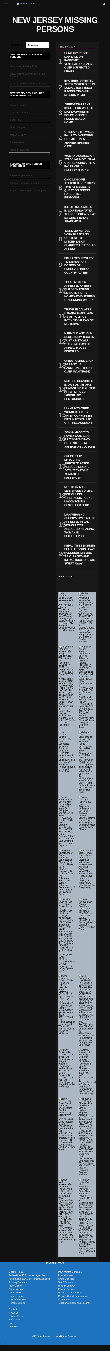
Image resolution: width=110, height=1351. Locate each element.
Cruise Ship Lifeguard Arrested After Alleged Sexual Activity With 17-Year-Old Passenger (66, 718)
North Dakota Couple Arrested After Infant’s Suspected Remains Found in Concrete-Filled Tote (66, 764)
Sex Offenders (65, 1282)
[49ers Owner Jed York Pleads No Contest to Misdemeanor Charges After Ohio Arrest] (85, 1003)
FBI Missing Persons (21, 175)
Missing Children (66, 1286)
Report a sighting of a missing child (29, 190)
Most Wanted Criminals (70, 1272)
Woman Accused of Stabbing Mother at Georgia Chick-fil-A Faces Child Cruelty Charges (87, 1088)
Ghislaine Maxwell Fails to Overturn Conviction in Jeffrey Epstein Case (66, 965)
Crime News (15, 1293)
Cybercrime (64, 1299)
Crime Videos (16, 1289)
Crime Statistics (66, 1279)
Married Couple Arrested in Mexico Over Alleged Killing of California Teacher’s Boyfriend (86, 635)
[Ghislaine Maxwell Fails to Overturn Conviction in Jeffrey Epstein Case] (65, 928)
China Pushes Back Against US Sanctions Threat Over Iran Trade (87, 925)
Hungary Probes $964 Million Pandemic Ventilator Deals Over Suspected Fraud (86, 1247)
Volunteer (14, 1326)
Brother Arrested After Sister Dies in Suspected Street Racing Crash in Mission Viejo (66, 1144)
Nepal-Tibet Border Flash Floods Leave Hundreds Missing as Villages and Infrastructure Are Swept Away (87, 879)
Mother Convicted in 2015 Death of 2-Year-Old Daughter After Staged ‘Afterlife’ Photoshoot (66, 1080)
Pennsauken (17, 142)
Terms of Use (15, 1320)
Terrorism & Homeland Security (74, 1303)
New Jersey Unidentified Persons (28, 83)
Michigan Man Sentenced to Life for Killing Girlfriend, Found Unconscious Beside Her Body (87, 785)
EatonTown (16, 120)
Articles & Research (19, 1299)
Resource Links (17, 1303)
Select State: (17, 45)
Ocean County (18, 135)
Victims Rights (16, 1272)
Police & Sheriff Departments (73, 1296)
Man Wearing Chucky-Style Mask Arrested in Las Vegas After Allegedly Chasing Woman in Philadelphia (66, 623)
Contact (13, 1309)
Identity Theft (15, 1286)
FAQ (11, 1323)
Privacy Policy (16, 1316)
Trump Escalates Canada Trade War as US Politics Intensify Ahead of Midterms (66, 1028)
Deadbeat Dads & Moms (70, 1293)
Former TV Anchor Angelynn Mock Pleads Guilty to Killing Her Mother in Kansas (86, 720)
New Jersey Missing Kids (23, 66)
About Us (13, 1313)
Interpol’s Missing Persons (24, 183)
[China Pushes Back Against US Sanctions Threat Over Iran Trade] (85, 908)
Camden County (19, 112)
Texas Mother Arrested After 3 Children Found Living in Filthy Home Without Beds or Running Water (67, 1235)
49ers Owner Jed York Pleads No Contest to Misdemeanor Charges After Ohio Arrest (86, 1039)
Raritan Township (19, 150)
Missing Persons (66, 1289)
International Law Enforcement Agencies (29, 1279)
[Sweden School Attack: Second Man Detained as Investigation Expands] (65, 815)
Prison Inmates (65, 1275)
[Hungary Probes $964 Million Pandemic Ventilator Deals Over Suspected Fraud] (85, 1210)
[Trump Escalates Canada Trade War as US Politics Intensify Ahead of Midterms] (65, 998)
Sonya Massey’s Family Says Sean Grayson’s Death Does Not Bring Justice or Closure (86, 824)
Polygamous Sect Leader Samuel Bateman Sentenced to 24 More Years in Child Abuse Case (66, 886)
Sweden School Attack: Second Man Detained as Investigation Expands (66, 841)
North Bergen (17, 127)
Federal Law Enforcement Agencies (27, 1275)
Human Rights (16, 1296)
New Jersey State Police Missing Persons (27, 75)
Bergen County (18, 105)
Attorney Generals (18, 1282)
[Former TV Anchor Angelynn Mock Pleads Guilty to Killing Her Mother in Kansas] (85, 679)
